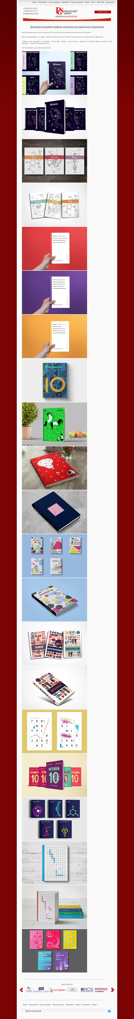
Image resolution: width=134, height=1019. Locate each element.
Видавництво (66, 2)
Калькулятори (42, 2)
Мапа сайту (100, 2)
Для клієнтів (110, 2)
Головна (34, 2)
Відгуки (94, 1005)
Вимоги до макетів (77, 2)
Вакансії (78, 1005)
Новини (87, 2)
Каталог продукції (54, 2)
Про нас (93, 2)
